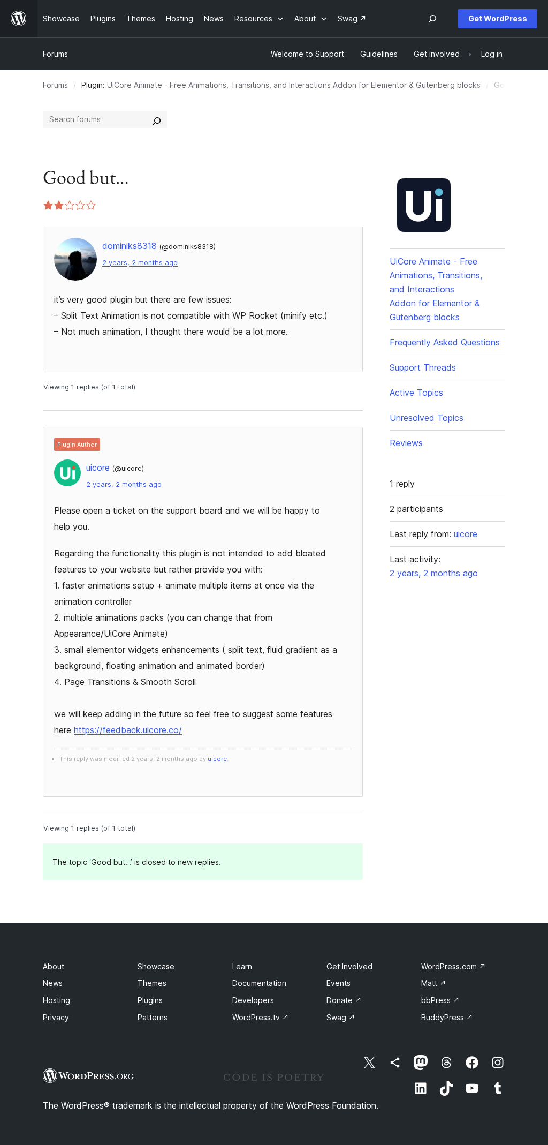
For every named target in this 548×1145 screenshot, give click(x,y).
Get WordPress (497, 18)
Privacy (56, 1017)
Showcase (156, 966)
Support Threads (423, 367)
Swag (340, 1017)
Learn (242, 966)
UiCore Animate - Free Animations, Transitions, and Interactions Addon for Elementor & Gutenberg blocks (294, 84)
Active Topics (416, 392)
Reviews (406, 443)
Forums (55, 53)
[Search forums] (157, 119)
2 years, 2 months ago (140, 263)
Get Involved (349, 966)
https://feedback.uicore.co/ (128, 730)
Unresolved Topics (426, 417)
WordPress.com (453, 966)
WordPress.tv (260, 1017)
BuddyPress (447, 1017)
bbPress (440, 1000)
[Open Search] (432, 18)
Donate (344, 1000)
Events (338, 983)
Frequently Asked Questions (445, 342)
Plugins (150, 1000)
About (53, 966)
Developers (253, 1000)
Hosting (56, 1000)
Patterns (153, 1017)
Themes (152, 983)
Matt (433, 983)
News (53, 983)
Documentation (259, 983)
